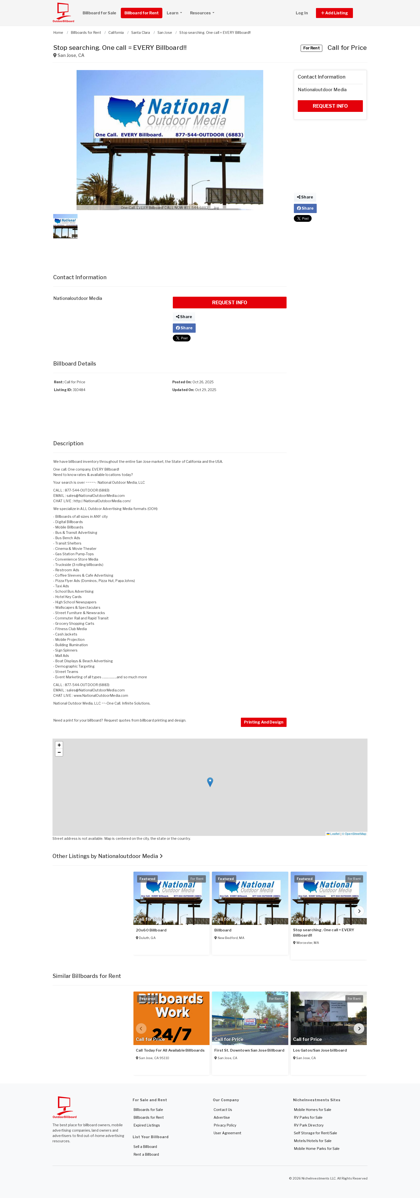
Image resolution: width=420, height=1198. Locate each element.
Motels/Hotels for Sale (313, 1141)
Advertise (222, 1117)
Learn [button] (173, 13)
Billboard (222, 930)
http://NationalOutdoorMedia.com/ (102, 501)
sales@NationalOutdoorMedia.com (96, 495)
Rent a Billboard (146, 1154)
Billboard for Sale (99, 13)
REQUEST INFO (229, 302)
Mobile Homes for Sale (312, 1110)
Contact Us (223, 1110)
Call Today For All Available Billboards (170, 1050)
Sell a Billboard (145, 1146)
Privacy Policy (225, 1125)
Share (185, 316)
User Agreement (227, 1133)
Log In (302, 13)
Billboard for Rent (141, 13)
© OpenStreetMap (354, 833)
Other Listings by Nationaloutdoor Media (105, 856)
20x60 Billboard (151, 930)
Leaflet (335, 833)
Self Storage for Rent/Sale (315, 1133)
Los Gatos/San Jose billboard (320, 1050)
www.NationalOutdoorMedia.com (101, 695)
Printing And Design (263, 722)
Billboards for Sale (148, 1110)
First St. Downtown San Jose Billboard (249, 1050)
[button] (340, 13)
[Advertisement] (170, 251)
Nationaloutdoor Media (77, 298)
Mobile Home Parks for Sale (317, 1148)
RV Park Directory (309, 1125)
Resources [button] (200, 13)
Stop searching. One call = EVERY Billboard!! (323, 933)
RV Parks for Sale (308, 1117)
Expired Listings (146, 1125)
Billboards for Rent (148, 1117)
